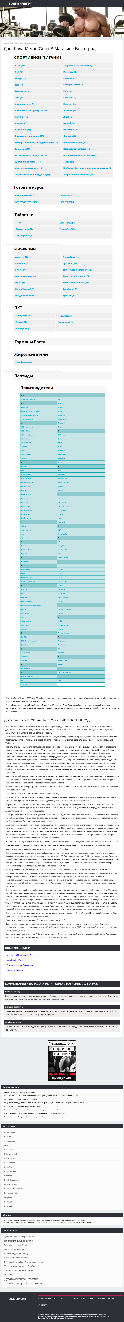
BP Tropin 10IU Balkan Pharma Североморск (24, 1262)
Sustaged (8, 1202)
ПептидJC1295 (10, 1193)
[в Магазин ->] (62, 1081)
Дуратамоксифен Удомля (21, 1279)
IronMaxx (8, 1176)
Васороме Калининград (18, 1240)
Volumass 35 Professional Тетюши (22, 955)
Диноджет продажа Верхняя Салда (20, 1237)
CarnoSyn (8, 1167)
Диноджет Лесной (15, 970)
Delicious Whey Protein (13, 1189)
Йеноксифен (9, 1163)
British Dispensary (11, 1180)
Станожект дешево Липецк (16, 1254)
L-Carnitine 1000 (10, 1184)
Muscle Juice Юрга (15, 960)
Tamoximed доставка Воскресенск (19, 1270)
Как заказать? (61, 1299)
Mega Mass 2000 (11, 1197)
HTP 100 (7, 1137)
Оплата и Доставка (83, 1299)
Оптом (111, 1299)
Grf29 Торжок (8, 1274)
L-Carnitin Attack (10, 1154)
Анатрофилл (9, 1141)
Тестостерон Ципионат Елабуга (20, 1266)
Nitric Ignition (9, 1206)
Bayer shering (9, 1132)
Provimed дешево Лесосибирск (21, 965)
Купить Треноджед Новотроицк (15, 1249)
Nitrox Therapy (10, 1158)
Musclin (7, 1145)
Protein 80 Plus (10, 1171)
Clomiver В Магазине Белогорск (16, 1258)
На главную (44, 1299)
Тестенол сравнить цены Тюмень (15, 1245)
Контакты (43, 1305)
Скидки (101, 1299)
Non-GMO (8, 1150)
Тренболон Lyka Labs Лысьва (23, 1283)
